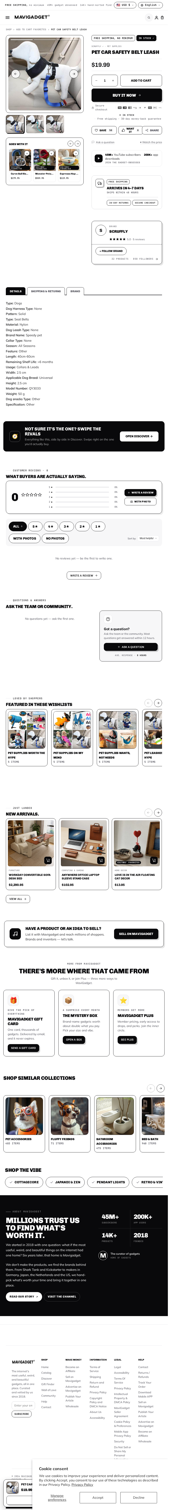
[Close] (142, 719)
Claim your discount (84, 759)
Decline (139, 1497)
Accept (97, 1497)
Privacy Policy (82, 1484)
